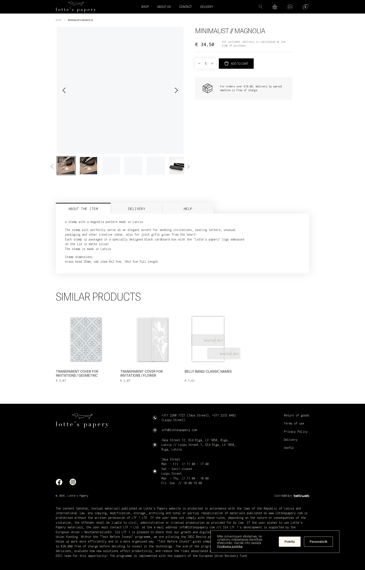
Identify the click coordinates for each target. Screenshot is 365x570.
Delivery (206, 6)
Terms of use (294, 423)
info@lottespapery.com (179, 430)
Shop (58, 20)
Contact (185, 6)
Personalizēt (318, 541)
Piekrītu (290, 541)
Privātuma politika (229, 546)
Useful (289, 447)
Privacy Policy (296, 431)
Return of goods (296, 415)
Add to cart (239, 63)
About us (164, 6)
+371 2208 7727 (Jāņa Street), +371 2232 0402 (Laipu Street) (198, 417)
